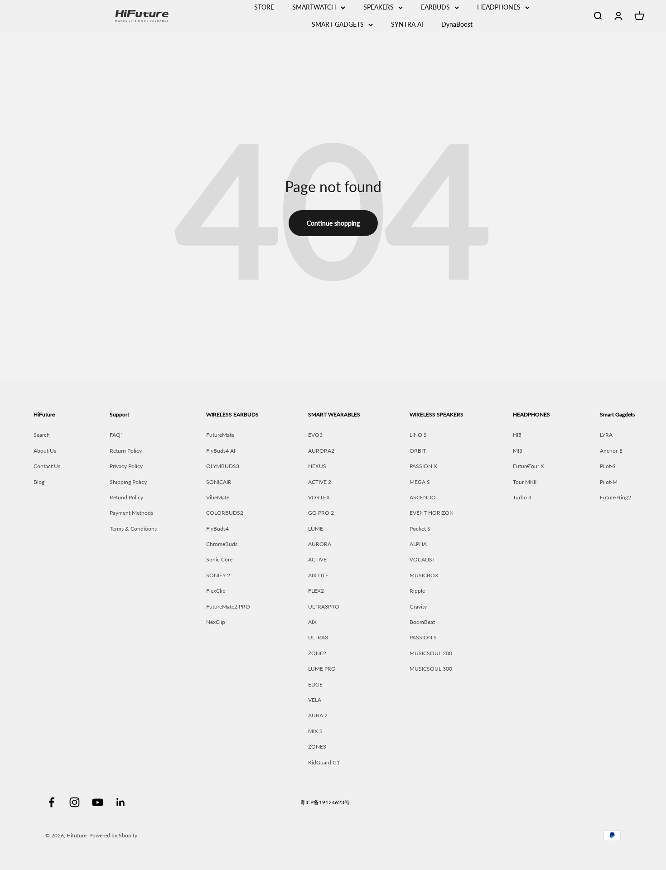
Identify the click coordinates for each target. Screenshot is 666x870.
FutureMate (220, 434)
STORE (264, 7)
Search (42, 434)
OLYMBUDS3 (222, 466)
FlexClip (216, 590)
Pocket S (420, 528)
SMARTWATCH (314, 7)
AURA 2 (318, 715)
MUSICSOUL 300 (431, 668)
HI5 (517, 434)
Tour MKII (524, 481)
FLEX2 (316, 590)
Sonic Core (219, 559)
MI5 (517, 450)
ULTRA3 (318, 637)
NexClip (215, 622)
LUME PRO (322, 668)
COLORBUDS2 (224, 512)
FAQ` (116, 434)
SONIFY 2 (218, 575)
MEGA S (420, 481)
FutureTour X (528, 466)
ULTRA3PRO (323, 606)
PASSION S (423, 637)
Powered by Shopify (113, 835)
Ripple (417, 590)
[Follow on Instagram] (74, 802)
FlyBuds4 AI (220, 450)
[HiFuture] (168, 16)
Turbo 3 (522, 497)
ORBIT (418, 450)
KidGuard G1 (324, 762)
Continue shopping (333, 223)
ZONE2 (317, 653)
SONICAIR (219, 481)
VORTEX (319, 497)
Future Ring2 (615, 497)
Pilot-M (609, 481)
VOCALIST (422, 559)
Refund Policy (126, 497)
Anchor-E (611, 450)
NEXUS (317, 466)
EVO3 (315, 434)
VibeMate (217, 497)
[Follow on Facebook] (51, 802)
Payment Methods (131, 512)
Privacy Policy (126, 466)
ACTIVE (317, 559)
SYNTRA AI (407, 24)
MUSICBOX (424, 575)
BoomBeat (422, 622)
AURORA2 (321, 450)
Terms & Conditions (133, 528)
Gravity (418, 606)
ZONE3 (317, 746)
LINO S (418, 434)
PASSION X (423, 466)
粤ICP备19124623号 (325, 802)
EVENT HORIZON (432, 512)
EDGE (315, 684)
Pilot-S (608, 466)
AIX (312, 622)
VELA (314, 699)
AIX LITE (318, 575)
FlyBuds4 (217, 528)
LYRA (606, 434)
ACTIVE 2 (319, 481)
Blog (39, 481)
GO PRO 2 (321, 512)
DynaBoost (457, 24)
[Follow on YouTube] (98, 802)
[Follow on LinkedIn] (121, 802)
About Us (45, 450)
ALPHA (418, 544)
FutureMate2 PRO (228, 606)
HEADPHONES (499, 7)
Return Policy (126, 450)
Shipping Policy (128, 481)
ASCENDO (423, 497)
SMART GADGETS (338, 24)
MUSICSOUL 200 (431, 653)
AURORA (319, 544)
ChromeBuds (221, 544)
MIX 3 (315, 731)
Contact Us (47, 466)
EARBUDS (435, 7)
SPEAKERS (378, 7)
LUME (315, 528)
